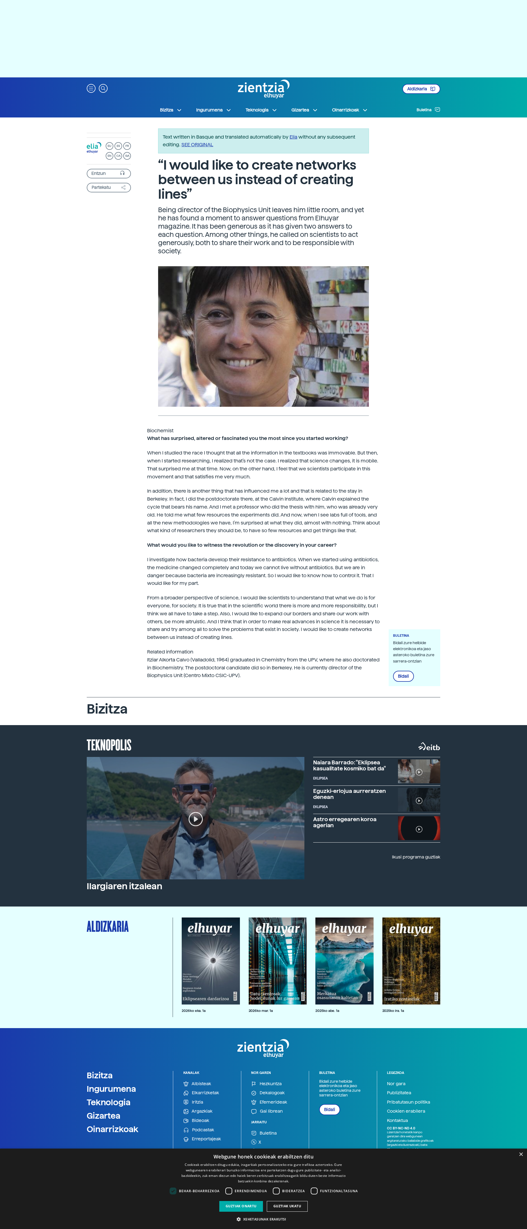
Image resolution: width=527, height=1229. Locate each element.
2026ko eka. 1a (194, 1011)
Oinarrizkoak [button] (345, 110)
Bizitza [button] (166, 110)
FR (127, 146)
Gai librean (271, 1111)
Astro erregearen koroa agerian (345, 822)
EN (109, 156)
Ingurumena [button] (209, 110)
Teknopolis (109, 744)
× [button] (521, 1154)
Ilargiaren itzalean (124, 886)
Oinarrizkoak (112, 1129)
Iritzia (197, 1102)
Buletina (424, 110)
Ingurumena (111, 1089)
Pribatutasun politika (408, 1102)
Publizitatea (399, 1092)
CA (118, 156)
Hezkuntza (270, 1083)
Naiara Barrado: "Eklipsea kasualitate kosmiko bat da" (349, 765)
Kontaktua (397, 1120)
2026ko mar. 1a (261, 1011)
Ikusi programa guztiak (416, 857)
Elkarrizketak (205, 1092)
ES (118, 146)
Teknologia (109, 1102)
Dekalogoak (272, 1092)
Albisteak (201, 1083)
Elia (293, 137)
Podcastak (202, 1129)
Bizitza (100, 1075)
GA (127, 156)
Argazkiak (201, 1111)
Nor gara (396, 1083)
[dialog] (263, 1189)
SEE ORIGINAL (197, 144)
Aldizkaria (417, 88)
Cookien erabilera (406, 1111)
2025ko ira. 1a (393, 1011)
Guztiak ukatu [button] (287, 1206)
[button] (91, 88)
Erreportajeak (206, 1138)
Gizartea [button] (300, 110)
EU (109, 146)
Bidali (403, 676)
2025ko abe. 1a (327, 1011)
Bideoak (200, 1120)
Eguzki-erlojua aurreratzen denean (349, 794)
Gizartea (103, 1116)
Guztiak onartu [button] (241, 1206)
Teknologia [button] (257, 110)
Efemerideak (273, 1102)
